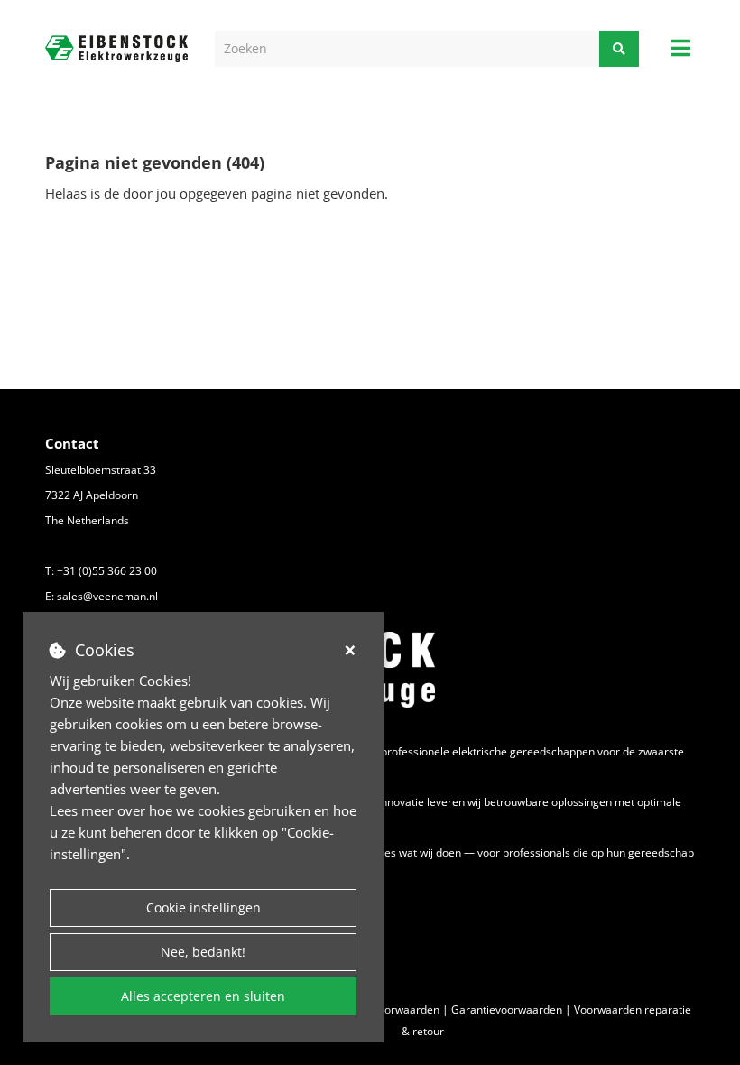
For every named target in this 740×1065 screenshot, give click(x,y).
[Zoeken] (619, 49)
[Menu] (681, 48)
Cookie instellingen (203, 907)
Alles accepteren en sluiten (203, 996)
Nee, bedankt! (203, 951)
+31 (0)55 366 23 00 (107, 571)
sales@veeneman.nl (107, 596)
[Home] (116, 49)
